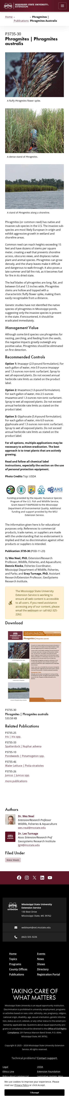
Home (9, 17)
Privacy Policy (21, 1085)
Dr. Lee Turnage (28, 833)
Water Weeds (13, 859)
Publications (21, 21)
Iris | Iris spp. (13, 736)
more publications (16, 781)
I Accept (34, 1092)
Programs (15, 964)
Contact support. (47, 1058)
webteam (33, 610)
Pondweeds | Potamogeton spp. (24, 756)
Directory (43, 969)
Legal (5, 1066)
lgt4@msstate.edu (29, 845)
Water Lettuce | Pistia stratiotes (24, 765)
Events (41, 954)
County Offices (18, 969)
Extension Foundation (48, 1071)
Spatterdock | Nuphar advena (23, 746)
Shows (41, 964)
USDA (40, 1066)
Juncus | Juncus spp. (17, 775)
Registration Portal (48, 974)
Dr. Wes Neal (26, 816)
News (40, 959)
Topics (13, 959)
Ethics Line (8, 1071)
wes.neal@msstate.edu (32, 828)
